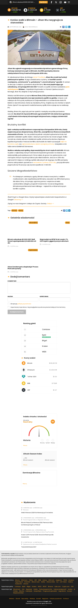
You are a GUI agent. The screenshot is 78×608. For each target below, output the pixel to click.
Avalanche (18, 584)
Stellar (43, 582)
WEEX (44, 352)
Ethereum (31, 8)
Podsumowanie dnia (45, 589)
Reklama (11, 598)
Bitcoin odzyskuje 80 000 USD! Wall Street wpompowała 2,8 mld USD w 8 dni (24, 2)
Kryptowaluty (33, 250)
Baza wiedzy (24, 598)
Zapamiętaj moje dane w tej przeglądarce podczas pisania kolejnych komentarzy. (38, 307)
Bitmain (14, 210)
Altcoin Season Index (32, 454)
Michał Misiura (33, 27)
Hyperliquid (19, 582)
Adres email (44, 296)
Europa (69, 591)
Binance (50, 586)
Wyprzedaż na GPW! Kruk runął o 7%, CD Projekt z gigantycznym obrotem (54, 240)
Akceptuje (20, 304)
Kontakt (38, 598)
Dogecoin (59, 580)
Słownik (18, 598)
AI (74, 589)
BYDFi (45, 586)
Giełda (35, 589)
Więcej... (25, 483)
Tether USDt (31, 377)
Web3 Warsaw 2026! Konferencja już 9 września (37, 513)
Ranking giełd (29, 323)
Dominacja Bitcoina (31, 473)
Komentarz (12, 281)
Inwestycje (29, 591)
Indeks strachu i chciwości (35, 416)
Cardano (71, 580)
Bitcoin (14, 8)
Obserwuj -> (18, 200)
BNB (45, 8)
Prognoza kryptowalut (50, 591)
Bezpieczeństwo (18, 593)
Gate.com (58, 586)
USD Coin (51, 580)
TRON (65, 580)
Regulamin (45, 598)
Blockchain (16, 589)
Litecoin (25, 584)
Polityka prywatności (56, 598)
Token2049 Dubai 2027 (28, 547)
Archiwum (66, 598)
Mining (21, 210)
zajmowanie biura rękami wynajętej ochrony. (38, 144)
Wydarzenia (29, 502)
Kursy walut (29, 358)
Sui (57, 582)
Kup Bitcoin (43, 2)
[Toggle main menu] (69, 2)
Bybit (44, 335)
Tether (31, 580)
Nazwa (10, 296)
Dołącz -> (50, 203)
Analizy (70, 589)
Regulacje (29, 589)
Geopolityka (37, 591)
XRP (61, 8)
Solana (44, 580)
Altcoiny (21, 591)
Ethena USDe (51, 582)
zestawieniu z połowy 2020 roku (44, 162)
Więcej (25, 445)
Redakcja (32, 598)
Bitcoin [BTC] (33, 222)
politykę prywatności (24, 304)
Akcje (67, 222)
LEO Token (63, 582)
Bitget (44, 340)
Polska (15, 591)
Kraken (45, 346)
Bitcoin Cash (36, 582)
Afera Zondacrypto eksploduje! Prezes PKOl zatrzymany (23, 268)
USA (23, 589)
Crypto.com (65, 586)
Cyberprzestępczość (60, 589)
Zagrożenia (62, 591)
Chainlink (27, 582)
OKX (72, 586)
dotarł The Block (39, 77)
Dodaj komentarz (17, 312)
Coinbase (46, 329)
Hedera (70, 582)
